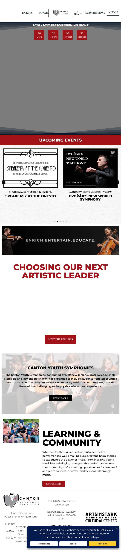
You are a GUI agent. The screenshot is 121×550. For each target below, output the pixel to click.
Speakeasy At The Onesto (30, 196)
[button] (4, 182)
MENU (113, 12)
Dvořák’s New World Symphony (90, 197)
